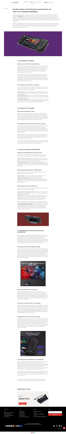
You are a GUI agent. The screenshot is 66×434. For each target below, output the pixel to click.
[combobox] (45, 3)
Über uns (35, 415)
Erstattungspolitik (22, 414)
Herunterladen (6, 416)
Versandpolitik (21, 412)
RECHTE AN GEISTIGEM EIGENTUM (40, 416)
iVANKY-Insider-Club (37, 411)
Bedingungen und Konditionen (39, 414)
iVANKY (61, 428)
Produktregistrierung (7, 414)
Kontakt (35, 412)
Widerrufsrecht (21, 415)
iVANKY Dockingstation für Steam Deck (26, 204)
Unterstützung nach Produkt (9, 412)
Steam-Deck (20, 16)
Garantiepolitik (21, 411)
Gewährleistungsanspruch (8, 415)
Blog (5, 411)
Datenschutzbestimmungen (24, 416)
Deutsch (46, 2)
